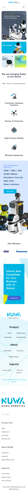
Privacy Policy (7, 370)
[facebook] (2, 414)
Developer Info (21, 337)
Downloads (7, 337)
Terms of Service (6, 480)
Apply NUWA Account (8, 460)
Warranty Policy (6, 477)
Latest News (7, 351)
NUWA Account (14, 357)
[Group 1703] (14, 12)
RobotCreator (21, 333)
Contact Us (20, 351)
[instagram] (5, 414)
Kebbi (9, 333)
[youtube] (7, 414)
